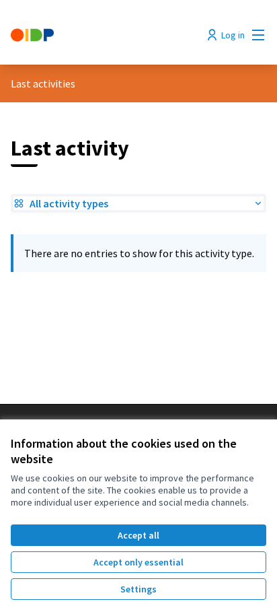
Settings (138, 589)
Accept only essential (138, 562)
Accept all (138, 535)
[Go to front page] (105, 35)
